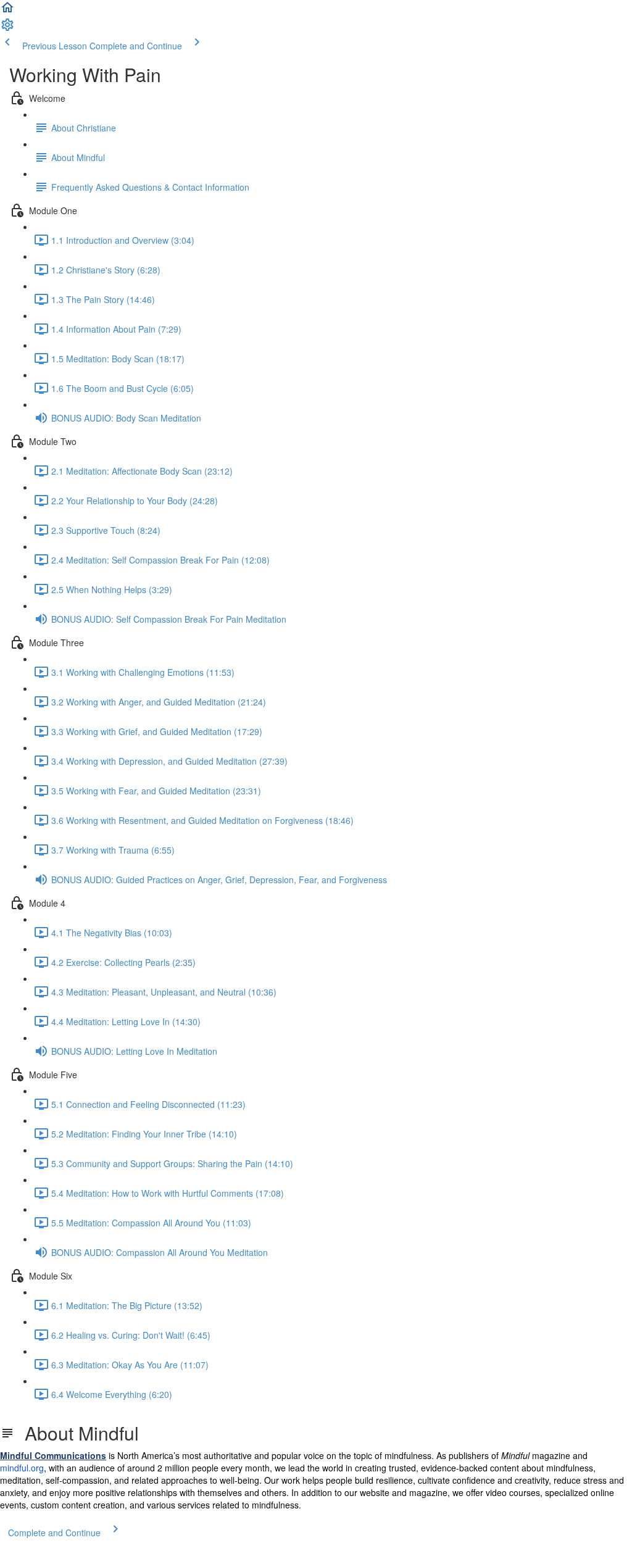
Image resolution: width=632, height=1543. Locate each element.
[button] (7, 11)
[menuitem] (7, 28)
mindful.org (22, 1468)
